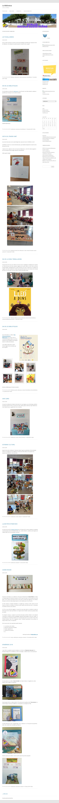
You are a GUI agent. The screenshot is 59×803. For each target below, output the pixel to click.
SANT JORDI (5, 398)
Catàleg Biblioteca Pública (47, 53)
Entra (43, 108)
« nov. (44, 128)
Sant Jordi (4, 251)
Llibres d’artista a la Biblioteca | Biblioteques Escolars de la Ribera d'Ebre (48, 156)
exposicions (24, 77)
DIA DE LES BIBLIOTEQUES (10, 86)
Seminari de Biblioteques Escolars (8, 319)
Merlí (43, 56)
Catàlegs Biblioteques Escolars (48, 54)
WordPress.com (45, 82)
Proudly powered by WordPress (7, 798)
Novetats (31, 250)
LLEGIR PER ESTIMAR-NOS (9, 524)
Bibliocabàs (12, 11)
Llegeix (48, 38)
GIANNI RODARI (6, 570)
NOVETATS (44, 135)
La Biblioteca (7, 6)
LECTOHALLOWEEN (8, 37)
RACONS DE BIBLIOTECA (28, 11)
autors (12, 637)
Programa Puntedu (46, 94)
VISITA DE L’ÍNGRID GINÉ (9, 136)
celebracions (17, 77)
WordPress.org (45, 84)
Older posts (5, 793)
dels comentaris (46, 111)
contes (20, 77)
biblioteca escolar (14, 250)
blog (18, 250)
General (28, 250)
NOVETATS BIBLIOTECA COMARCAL (48, 138)
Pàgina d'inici (4, 11)
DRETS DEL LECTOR (46, 162)
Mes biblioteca (29, 77)
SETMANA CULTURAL (8, 444)
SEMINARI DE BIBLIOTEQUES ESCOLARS (49, 137)
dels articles (45, 109)
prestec (35, 250)
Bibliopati (12, 77)
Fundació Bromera (14, 529)
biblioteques (16, 91)
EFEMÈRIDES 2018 (7, 644)
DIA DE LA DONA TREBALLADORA (12, 259)
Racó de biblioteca (32, 317)
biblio (6, 78)
